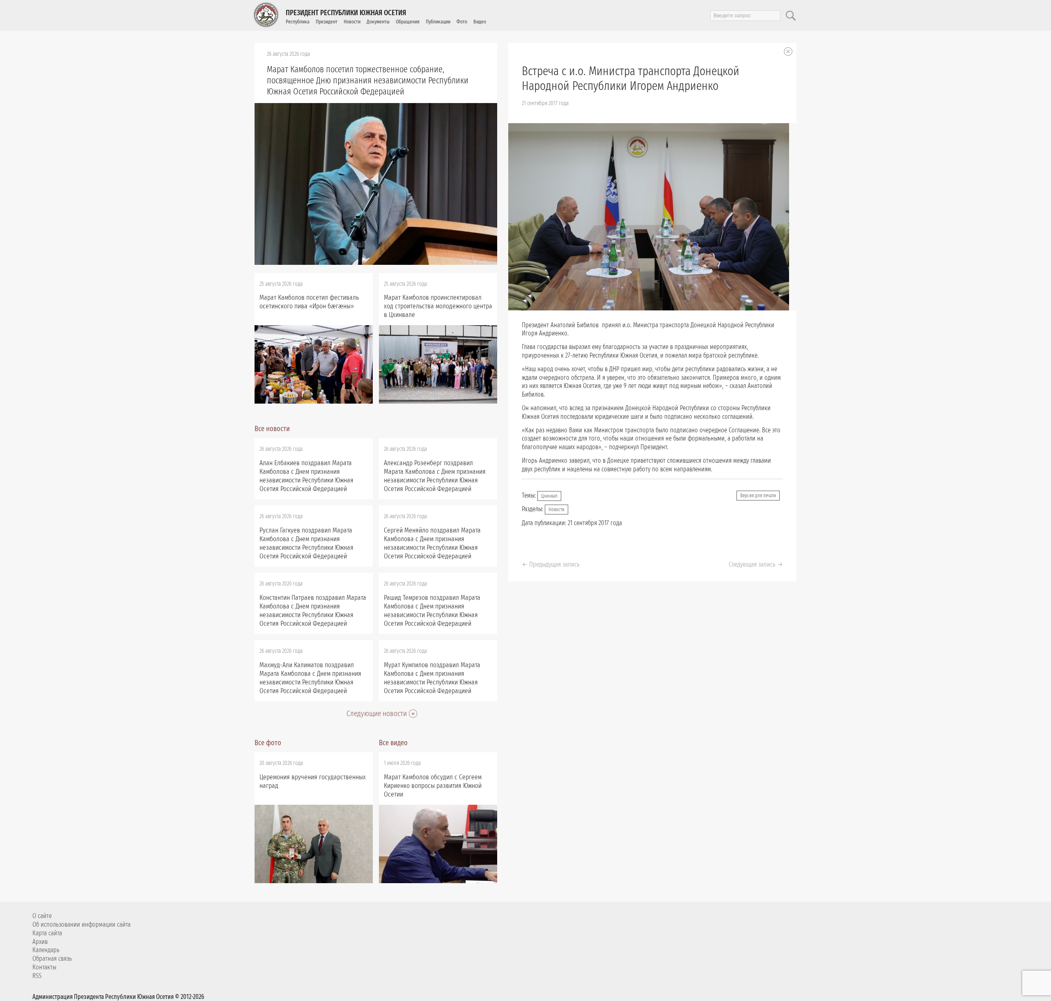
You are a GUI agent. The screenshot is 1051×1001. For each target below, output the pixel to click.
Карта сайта (47, 933)
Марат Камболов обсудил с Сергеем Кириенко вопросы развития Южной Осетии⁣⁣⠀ (433, 786)
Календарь (46, 950)
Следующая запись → (756, 564)
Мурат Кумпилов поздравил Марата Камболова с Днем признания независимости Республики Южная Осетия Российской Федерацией (432, 678)
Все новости (272, 428)
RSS (36, 976)
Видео (479, 21)
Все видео (393, 742)
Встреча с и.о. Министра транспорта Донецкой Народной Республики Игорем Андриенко (630, 78)
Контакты (44, 967)
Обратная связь (52, 958)
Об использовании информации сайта (81, 924)
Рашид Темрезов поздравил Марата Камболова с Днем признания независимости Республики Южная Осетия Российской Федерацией (432, 610)
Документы (378, 21)
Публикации (438, 21)
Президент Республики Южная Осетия (346, 12)
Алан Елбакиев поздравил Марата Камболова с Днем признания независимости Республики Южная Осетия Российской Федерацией (306, 476)
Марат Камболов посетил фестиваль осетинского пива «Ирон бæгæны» (309, 301)
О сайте (42, 916)
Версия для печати (758, 495)
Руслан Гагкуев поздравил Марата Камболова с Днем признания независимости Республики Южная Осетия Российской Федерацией (306, 543)
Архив (40, 942)
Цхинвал (549, 496)
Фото (462, 21)
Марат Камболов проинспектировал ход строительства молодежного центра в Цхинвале (438, 306)
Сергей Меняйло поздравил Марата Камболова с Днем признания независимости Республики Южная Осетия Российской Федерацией (432, 543)
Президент (326, 21)
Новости (352, 21)
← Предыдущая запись (551, 564)
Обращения (408, 21)
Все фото (268, 742)
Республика (298, 21)
